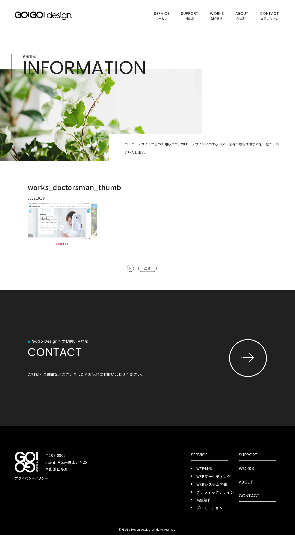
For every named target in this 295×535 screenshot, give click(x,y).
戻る (147, 268)
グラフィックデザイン (215, 492)
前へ (130, 268)
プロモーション (209, 508)
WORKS (246, 468)
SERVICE (199, 455)
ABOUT (246, 482)
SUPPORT (248, 455)
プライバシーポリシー (31, 478)
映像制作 (204, 500)
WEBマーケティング (213, 476)
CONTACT (249, 496)
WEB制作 (204, 468)
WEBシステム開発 (211, 484)
